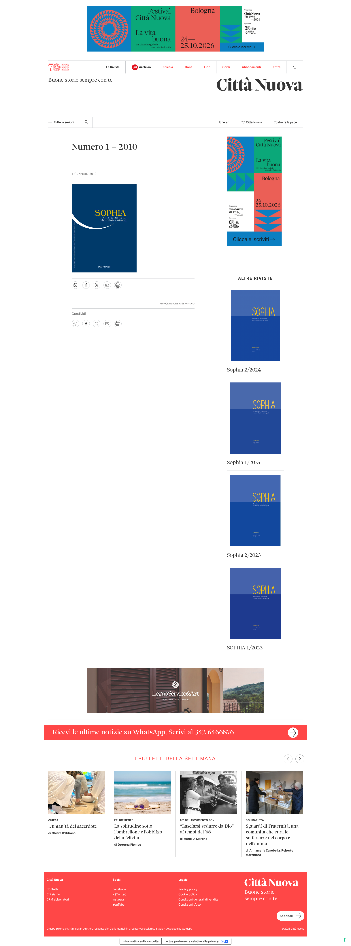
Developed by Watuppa (178, 928)
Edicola (168, 67)
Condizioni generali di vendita (198, 899)
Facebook (119, 889)
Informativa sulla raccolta (140, 941)
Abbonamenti (251, 67)
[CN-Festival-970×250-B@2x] (175, 28)
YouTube (118, 905)
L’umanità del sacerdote (72, 826)
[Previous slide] (288, 758)
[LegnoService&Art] (175, 690)
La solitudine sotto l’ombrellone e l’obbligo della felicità (138, 832)
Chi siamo (53, 894)
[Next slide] (299, 758)
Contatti (52, 889)
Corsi (226, 67)
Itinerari (224, 122)
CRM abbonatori (58, 899)
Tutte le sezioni (64, 122)
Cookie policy (187, 894)
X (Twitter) (119, 894)
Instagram (119, 899)
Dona (188, 67)
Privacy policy (187, 889)
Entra (276, 67)
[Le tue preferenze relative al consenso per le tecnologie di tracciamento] (344, 939)
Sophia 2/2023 (244, 555)
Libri (207, 67)
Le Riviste (113, 67)
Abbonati (286, 916)
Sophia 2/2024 (244, 370)
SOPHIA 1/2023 (245, 648)
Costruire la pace (285, 122)
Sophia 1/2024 (244, 463)
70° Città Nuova (251, 122)
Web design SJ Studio (151, 928)
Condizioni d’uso (189, 905)
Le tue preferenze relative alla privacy (192, 941)
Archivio (145, 67)
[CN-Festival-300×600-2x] (254, 191)
